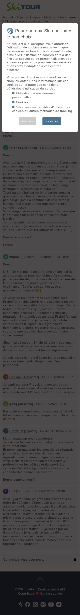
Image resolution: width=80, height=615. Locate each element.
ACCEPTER (51, 121)
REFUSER (27, 121)
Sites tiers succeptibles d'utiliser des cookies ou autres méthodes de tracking (42, 109)
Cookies (22, 102)
